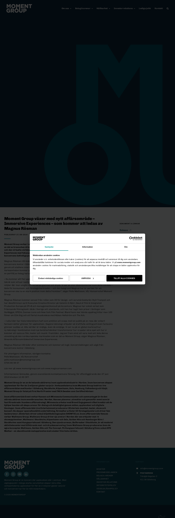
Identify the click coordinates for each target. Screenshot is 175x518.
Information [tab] (87, 247)
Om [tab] (125, 247)
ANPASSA (86, 278)
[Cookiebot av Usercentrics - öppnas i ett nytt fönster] (131, 238)
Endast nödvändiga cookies (50, 278)
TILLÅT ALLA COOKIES (124, 278)
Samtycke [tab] (49, 247)
